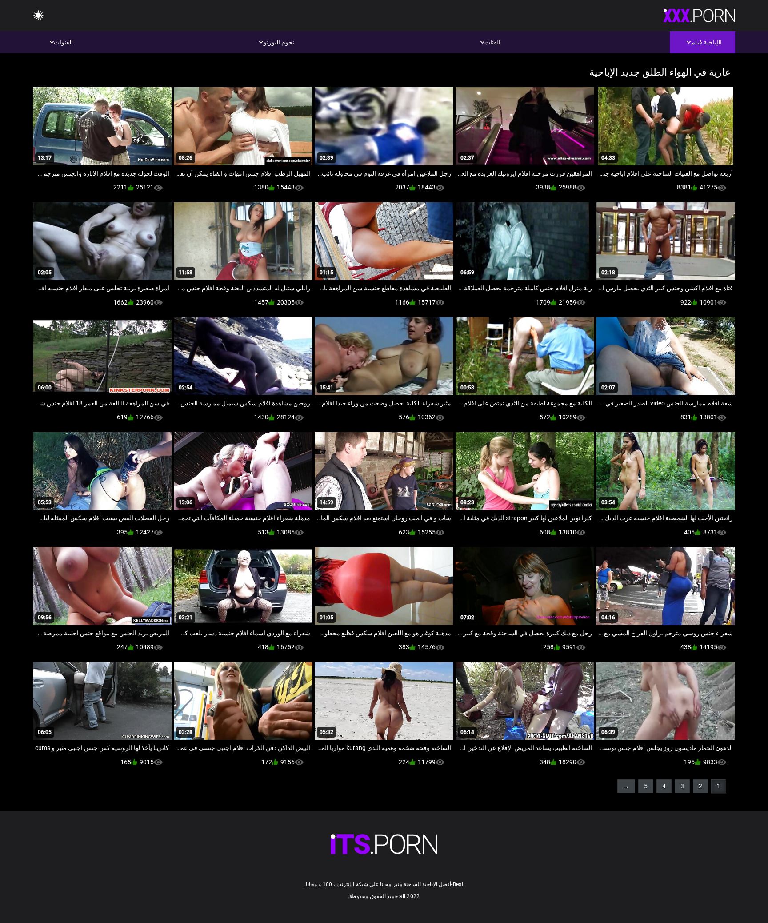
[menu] (38, 15)
